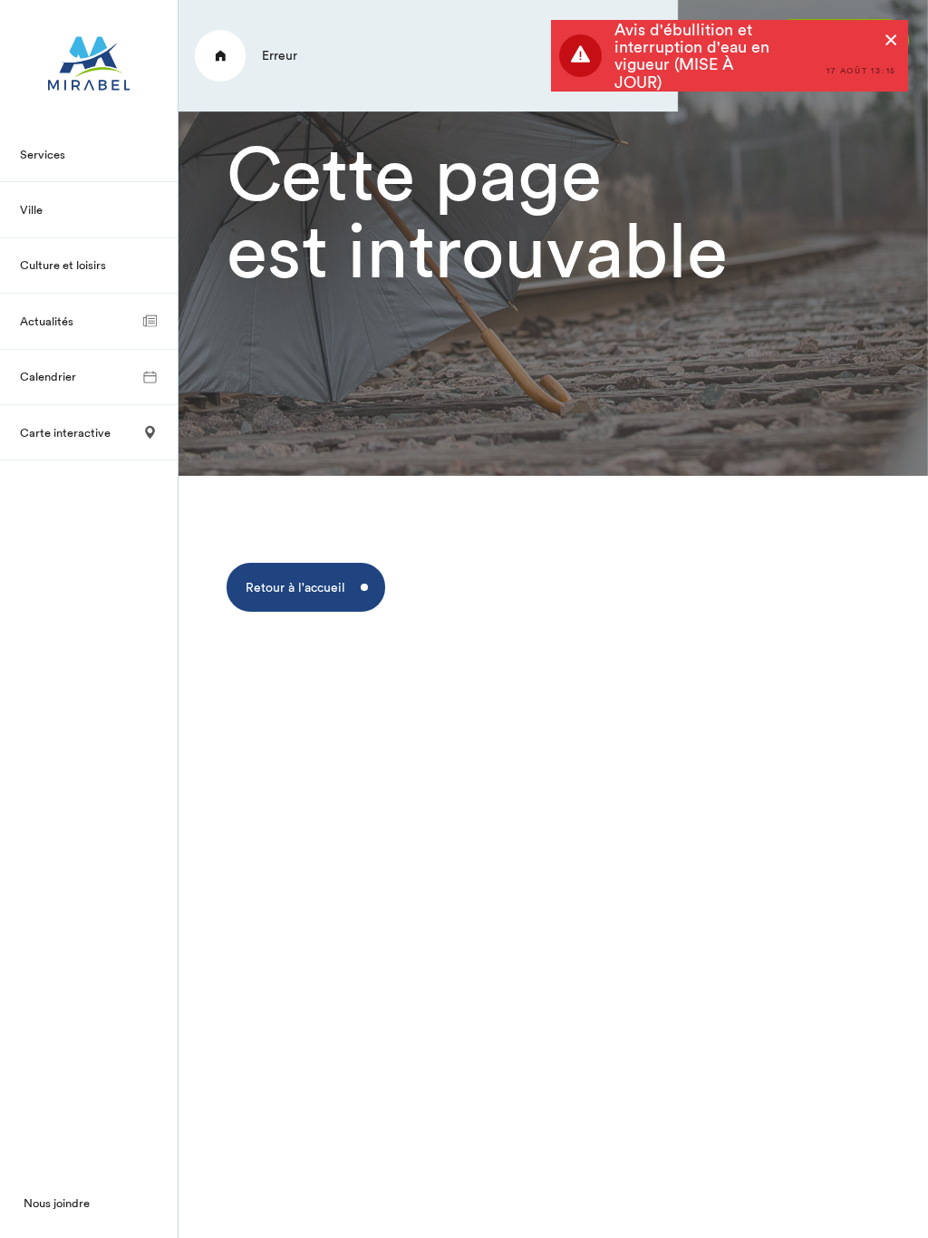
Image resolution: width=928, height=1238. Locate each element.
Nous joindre (57, 1202)
